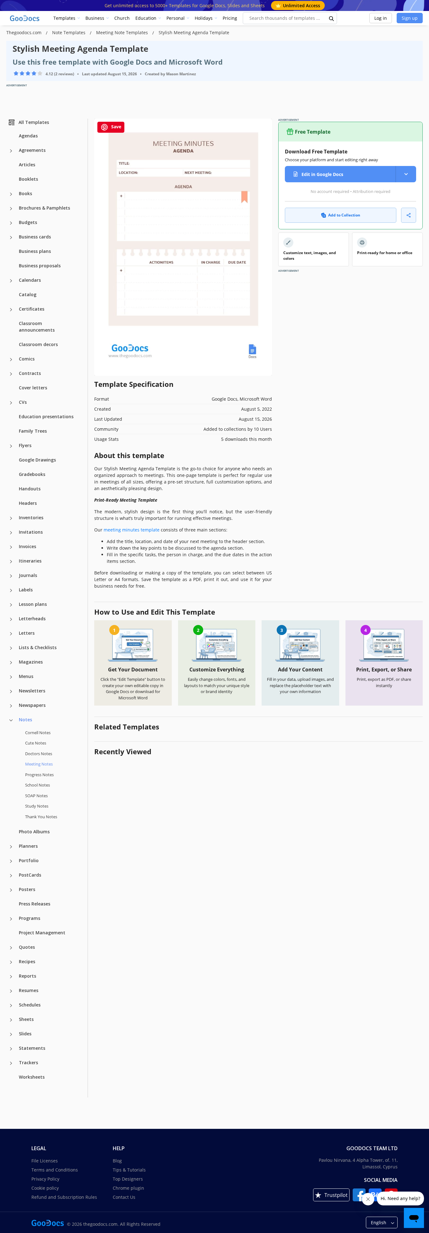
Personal (175, 18)
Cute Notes (35, 743)
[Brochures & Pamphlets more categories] (11, 208)
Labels (26, 590)
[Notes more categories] (11, 720)
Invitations (31, 532)
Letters (27, 633)
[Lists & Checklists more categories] (11, 648)
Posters (27, 889)
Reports (27, 976)
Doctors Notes (38, 753)
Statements (32, 1048)
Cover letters (33, 388)
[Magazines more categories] (11, 662)
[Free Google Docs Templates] (25, 18)
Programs (29, 918)
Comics (27, 359)
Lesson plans (33, 604)
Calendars (30, 280)
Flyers (25, 445)
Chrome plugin (128, 1188)
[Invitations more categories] (11, 532)
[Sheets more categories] (11, 1020)
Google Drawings (37, 460)
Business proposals (40, 266)
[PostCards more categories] (11, 875)
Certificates (31, 309)
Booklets (28, 179)
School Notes (37, 785)
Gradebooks (32, 474)
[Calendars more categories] (11, 281)
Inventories (31, 517)
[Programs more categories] (11, 919)
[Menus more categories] (11, 677)
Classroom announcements (37, 326)
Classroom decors (38, 344)
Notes (25, 720)
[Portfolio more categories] (11, 861)
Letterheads (32, 619)
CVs (23, 402)
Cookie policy (45, 1188)
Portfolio (29, 860)
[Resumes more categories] (11, 991)
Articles (27, 165)
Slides (25, 1034)
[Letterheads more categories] (11, 619)
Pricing (230, 18)
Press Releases (34, 904)
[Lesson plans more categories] (11, 605)
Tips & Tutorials (129, 1170)
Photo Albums (34, 832)
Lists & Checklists (38, 647)
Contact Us (124, 1197)
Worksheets (32, 1077)
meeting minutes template (132, 530)
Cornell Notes (38, 732)
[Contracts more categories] (11, 374)
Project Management (42, 933)
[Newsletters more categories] (11, 691)
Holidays (204, 18)
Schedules (30, 1005)
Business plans (35, 251)
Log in (380, 18)
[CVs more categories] (11, 403)
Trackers (28, 1062)
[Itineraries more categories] (11, 561)
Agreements (32, 150)
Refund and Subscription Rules (64, 1197)
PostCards (30, 875)
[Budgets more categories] (11, 223)
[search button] (332, 18)
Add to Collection (344, 215)
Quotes (27, 947)
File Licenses (44, 1161)
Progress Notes (39, 774)
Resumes (28, 990)
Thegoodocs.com (24, 32)
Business (94, 18)
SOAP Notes (36, 795)
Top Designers (128, 1179)
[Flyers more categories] (11, 446)
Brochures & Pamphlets (44, 208)
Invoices (27, 546)
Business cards (35, 237)
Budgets (28, 222)
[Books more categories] (11, 194)
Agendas (28, 136)
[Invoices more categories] (11, 547)
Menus (26, 676)
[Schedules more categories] (11, 1005)
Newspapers (32, 705)
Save (115, 127)
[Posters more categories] (11, 890)
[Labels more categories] (11, 590)
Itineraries (30, 561)
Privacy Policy (45, 1179)
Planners (28, 846)
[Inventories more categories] (11, 518)
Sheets (26, 1019)
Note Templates (69, 32)
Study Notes (36, 806)
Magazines (31, 662)
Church (122, 18)
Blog (117, 1161)
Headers (28, 503)
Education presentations (46, 416)
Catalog (27, 294)
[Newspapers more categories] (11, 706)
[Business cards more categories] (11, 237)
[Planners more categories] (11, 846)
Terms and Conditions (54, 1170)
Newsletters (32, 691)
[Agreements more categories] (11, 151)
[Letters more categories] (11, 633)
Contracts (30, 373)
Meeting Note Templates (122, 32)
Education (145, 18)
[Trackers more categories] (11, 1063)
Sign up (410, 18)
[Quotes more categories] (11, 948)
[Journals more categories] (11, 576)
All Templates (34, 122)
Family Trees (33, 431)
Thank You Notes (41, 816)
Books (25, 193)
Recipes (27, 961)
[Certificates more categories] (11, 309)
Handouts (30, 489)
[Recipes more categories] (11, 962)
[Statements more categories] (11, 1049)
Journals (28, 575)
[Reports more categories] (11, 976)
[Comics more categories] (11, 359)
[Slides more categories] (11, 1034)
